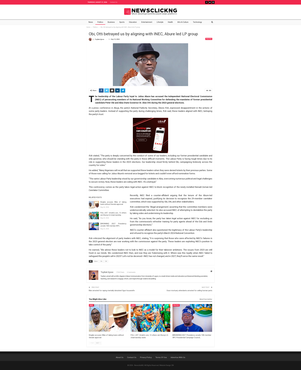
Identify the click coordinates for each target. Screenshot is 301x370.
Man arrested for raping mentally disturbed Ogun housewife (112, 290)
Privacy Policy (146, 357)
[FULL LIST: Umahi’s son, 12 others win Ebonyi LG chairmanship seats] (94, 215)
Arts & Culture (182, 22)
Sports (122, 22)
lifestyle (160, 22)
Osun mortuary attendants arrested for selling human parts (189, 290)
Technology (197, 22)
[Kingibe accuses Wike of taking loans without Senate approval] (94, 204)
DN (173, 365)
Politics (100, 22)
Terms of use (161, 357)
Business (111, 22)
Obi (101, 261)
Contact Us (113, 2)
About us (119, 357)
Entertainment (146, 22)
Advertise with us (178, 357)
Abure (96, 261)
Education (133, 22)
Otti (106, 261)
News (91, 22)
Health (170, 22)
